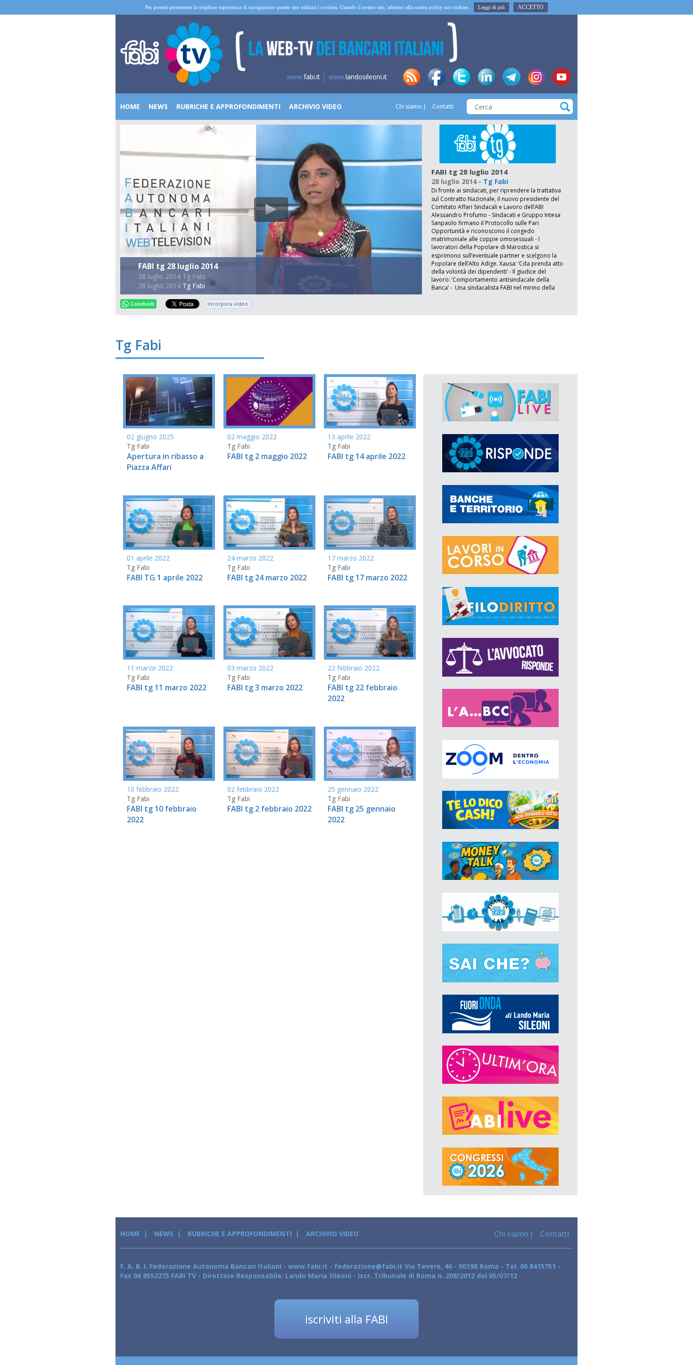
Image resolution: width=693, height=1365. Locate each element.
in (486, 77)
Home (130, 106)
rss (412, 77)
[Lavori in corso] (500, 555)
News (158, 106)
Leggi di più (491, 7)
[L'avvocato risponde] (500, 657)
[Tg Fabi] (497, 143)
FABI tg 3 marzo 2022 (265, 687)
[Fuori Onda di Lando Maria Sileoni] (500, 1014)
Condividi (142, 303)
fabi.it (303, 76)
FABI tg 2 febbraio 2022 (269, 809)
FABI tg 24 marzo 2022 (267, 577)
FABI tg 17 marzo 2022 (367, 577)
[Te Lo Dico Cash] (500, 810)
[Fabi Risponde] (500, 453)
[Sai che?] (500, 963)
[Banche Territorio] (500, 504)
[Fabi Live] (500, 402)
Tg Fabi (193, 285)
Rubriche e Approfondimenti (228, 106)
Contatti (442, 106)
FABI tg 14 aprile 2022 (366, 456)
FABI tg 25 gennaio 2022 (362, 814)
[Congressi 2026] (500, 1167)
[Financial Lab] (500, 912)
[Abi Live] (500, 1116)
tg (511, 77)
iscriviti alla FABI (346, 1319)
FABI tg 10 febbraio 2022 (162, 814)
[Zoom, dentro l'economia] (500, 759)
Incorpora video (227, 303)
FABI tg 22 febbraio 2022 (362, 692)
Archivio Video (315, 106)
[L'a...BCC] (500, 708)
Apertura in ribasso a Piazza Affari (165, 461)
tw (461, 77)
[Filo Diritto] (500, 606)
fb (437, 77)
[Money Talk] (500, 861)
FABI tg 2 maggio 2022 (267, 456)
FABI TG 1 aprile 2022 (165, 577)
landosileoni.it (358, 76)
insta (536, 77)
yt (561, 77)
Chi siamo (409, 106)
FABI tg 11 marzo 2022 (166, 687)
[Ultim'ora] (500, 1065)
